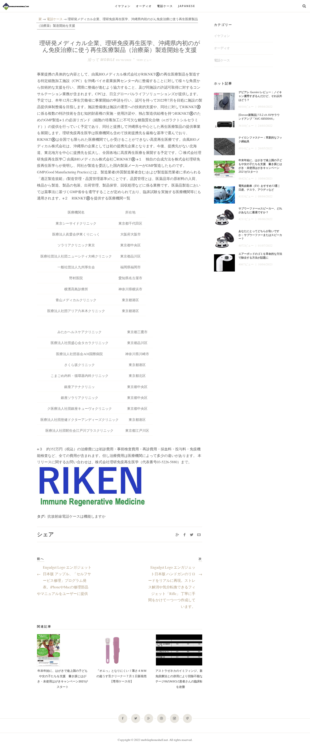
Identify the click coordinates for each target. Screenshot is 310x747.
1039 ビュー (144, 60)
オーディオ (144, 6)
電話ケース (165, 6)
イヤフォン (123, 6)
